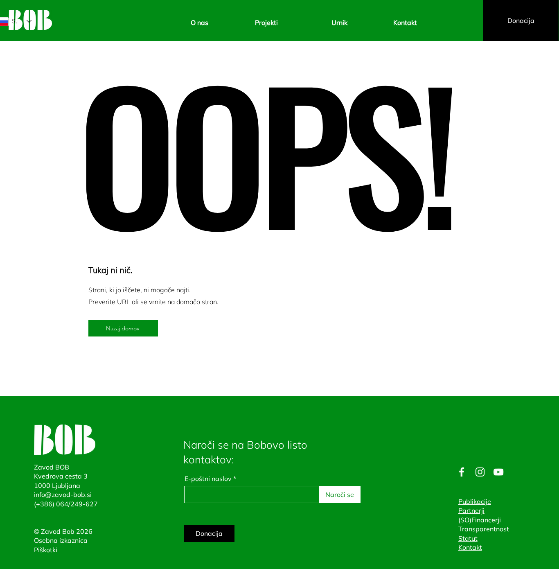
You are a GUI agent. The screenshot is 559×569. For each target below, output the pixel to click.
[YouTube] (498, 472)
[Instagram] (480, 472)
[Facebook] (461, 472)
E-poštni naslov (208, 478)
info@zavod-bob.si (63, 494)
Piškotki (45, 550)
